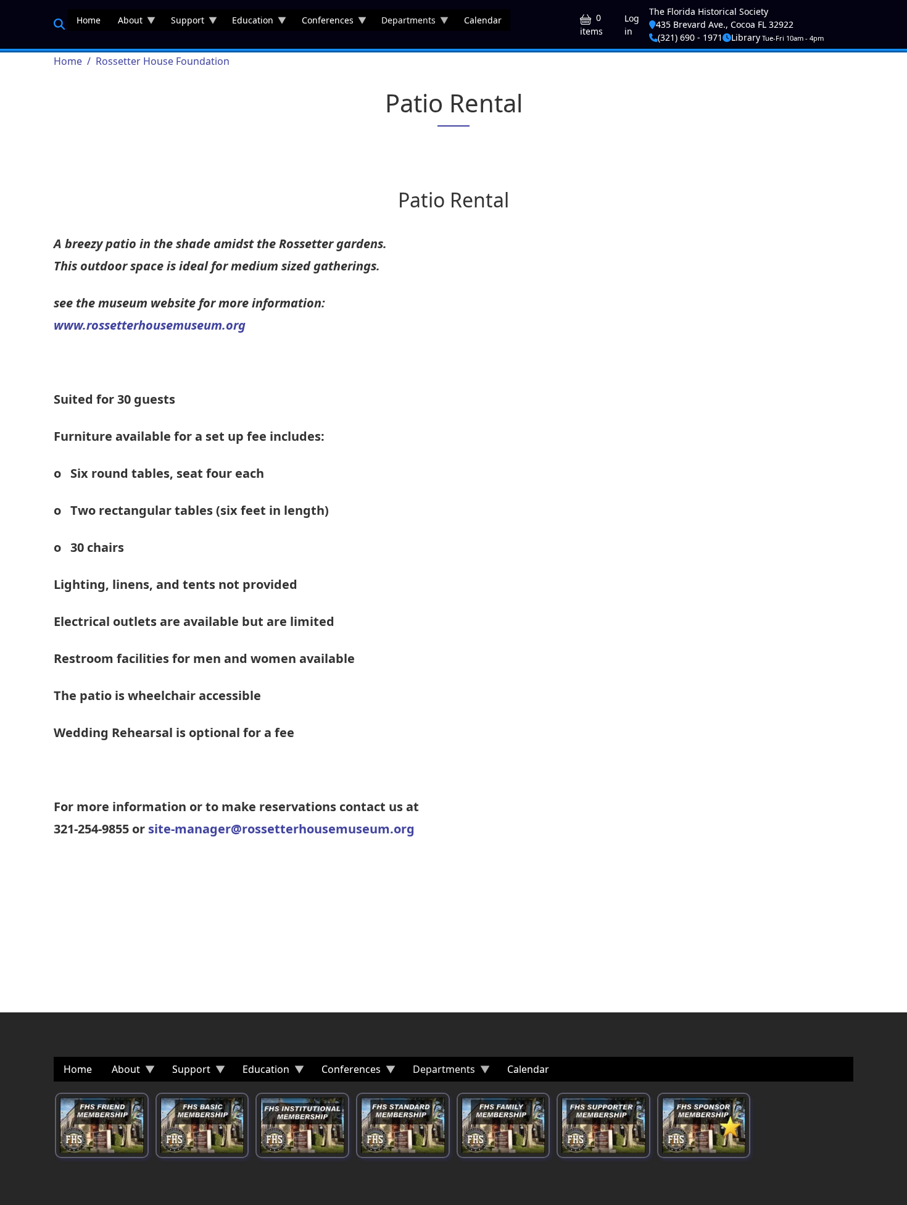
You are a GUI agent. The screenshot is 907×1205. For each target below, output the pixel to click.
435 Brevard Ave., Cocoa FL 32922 (724, 24)
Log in (631, 24)
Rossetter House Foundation (163, 61)
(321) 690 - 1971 (690, 37)
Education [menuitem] (248, 22)
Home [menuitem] (89, 20)
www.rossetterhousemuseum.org (150, 325)
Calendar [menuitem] (483, 20)
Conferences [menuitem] (323, 22)
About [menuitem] (126, 22)
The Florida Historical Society (708, 11)
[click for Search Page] (59, 24)
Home (68, 61)
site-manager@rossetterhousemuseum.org (281, 828)
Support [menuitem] (183, 22)
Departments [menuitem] (404, 22)
